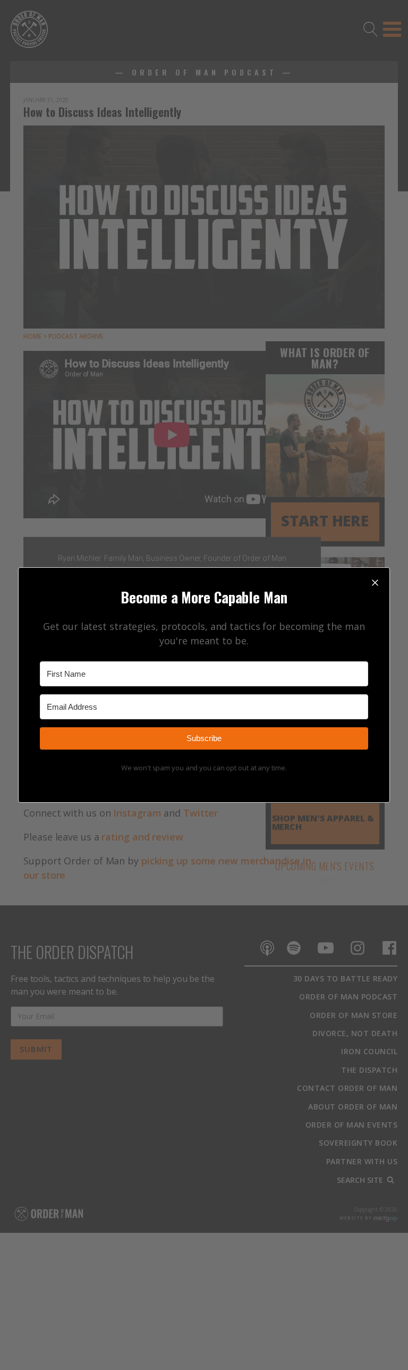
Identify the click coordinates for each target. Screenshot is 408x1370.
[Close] (375, 582)
